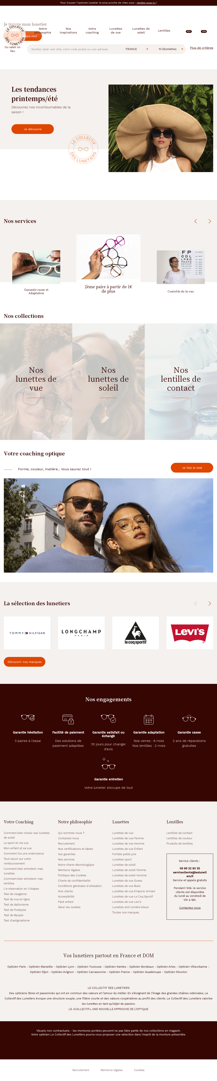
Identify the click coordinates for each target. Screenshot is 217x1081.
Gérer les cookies (69, 907)
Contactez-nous (68, 838)
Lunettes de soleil (124, 864)
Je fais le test (192, 467)
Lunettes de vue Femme (128, 838)
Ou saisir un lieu (12, 49)
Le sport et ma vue (16, 842)
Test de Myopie (13, 915)
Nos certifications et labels (75, 848)
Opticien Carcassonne (91, 972)
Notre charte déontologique (76, 864)
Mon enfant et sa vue (18, 848)
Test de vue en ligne (17, 899)
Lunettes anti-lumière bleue (130, 907)
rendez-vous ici (146, 2)
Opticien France (119, 972)
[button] (204, 31)
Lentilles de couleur (179, 838)
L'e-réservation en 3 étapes (21, 888)
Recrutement (66, 843)
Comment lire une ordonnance (24, 853)
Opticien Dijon (39, 972)
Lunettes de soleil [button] (141, 30)
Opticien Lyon (65, 966)
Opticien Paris (16, 966)
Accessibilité (66, 896)
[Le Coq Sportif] (135, 632)
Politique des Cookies (72, 875)
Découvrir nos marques (25, 662)
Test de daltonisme (16, 904)
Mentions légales (69, 870)
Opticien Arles (166, 966)
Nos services (66, 859)
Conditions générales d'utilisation (80, 886)
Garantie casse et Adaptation (36, 291)
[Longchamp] (81, 632)
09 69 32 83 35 (190, 868)
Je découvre (33, 129)
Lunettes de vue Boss (126, 886)
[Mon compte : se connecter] (211, 30)
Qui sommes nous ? (71, 833)
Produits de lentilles (180, 843)
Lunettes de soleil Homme (129, 875)
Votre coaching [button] (92, 30)
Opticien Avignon (62, 972)
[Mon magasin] (196, 30)
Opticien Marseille (41, 966)
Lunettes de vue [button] (115, 30)
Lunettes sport (122, 859)
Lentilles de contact (179, 833)
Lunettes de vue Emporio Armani (133, 891)
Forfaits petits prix (124, 854)
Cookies (139, 1070)
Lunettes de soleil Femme (129, 870)
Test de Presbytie (15, 909)
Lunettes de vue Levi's (126, 901)
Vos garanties (66, 854)
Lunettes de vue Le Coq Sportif (132, 896)
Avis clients (65, 891)
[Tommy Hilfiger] (27, 632)
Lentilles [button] (164, 30)
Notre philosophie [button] (42, 30)
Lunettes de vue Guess (127, 880)
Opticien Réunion (175, 972)
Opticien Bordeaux (141, 966)
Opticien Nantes (115, 966)
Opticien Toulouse (89, 966)
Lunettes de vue (122, 833)
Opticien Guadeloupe (147, 972)
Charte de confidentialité (74, 880)
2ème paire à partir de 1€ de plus (108, 289)
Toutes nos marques (125, 912)
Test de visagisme (15, 894)
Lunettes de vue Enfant (127, 848)
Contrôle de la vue (181, 291)
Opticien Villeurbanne (193, 966)
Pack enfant (66, 901)
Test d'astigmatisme (17, 920)
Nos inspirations (68, 30)
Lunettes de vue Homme (128, 843)
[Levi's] (190, 632)
